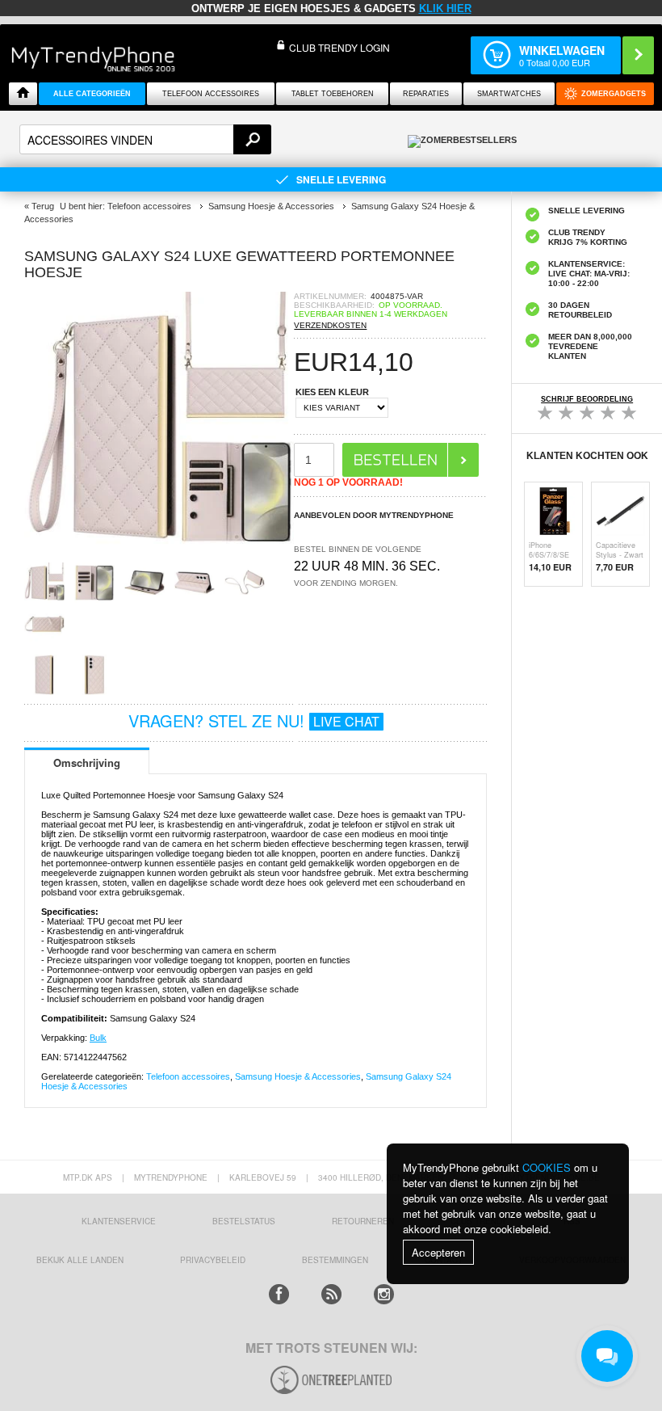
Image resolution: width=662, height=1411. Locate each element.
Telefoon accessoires (188, 1076)
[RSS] (331, 1294)
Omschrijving (86, 762)
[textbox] (145, 139)
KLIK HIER (445, 8)
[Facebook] (279, 1294)
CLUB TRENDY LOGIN (339, 47)
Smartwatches (509, 94)
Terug (42, 206)
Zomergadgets (613, 94)
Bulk (98, 1037)
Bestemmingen (335, 1260)
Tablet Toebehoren (332, 94)
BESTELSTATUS (243, 1221)
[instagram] (384, 1294)
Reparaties (426, 94)
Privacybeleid (212, 1260)
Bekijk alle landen (80, 1260)
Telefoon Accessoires (210, 94)
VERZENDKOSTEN (330, 325)
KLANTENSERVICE (119, 1221)
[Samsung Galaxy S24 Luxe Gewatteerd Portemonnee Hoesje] (159, 557)
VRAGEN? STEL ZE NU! (253, 720)
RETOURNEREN (363, 1221)
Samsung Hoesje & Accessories (298, 1076)
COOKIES (546, 1167)
